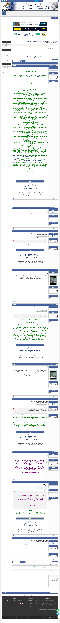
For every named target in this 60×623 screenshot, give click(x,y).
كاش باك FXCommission (6, 53)
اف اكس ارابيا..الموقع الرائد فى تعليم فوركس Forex (49, 41)
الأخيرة (14, 61)
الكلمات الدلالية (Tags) (54, 570)
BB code (56, 582)
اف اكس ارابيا (49, 617)
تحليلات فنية (6, 55)
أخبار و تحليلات (45, 13)
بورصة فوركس (30, 603)
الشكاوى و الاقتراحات (6, 74)
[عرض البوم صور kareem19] (53, 301)
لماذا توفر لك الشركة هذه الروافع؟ (30, 76)
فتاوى (30, 606)
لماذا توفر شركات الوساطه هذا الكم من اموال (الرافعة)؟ (30, 420)
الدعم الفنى (6, 60)
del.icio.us (44, 566)
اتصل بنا (13, 13)
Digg (56, 566)
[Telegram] (57, 613)
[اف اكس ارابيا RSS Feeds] (10, 592)
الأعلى (3, 592)
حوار (55, 571)
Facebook (56, 567)
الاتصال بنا (7, 592)
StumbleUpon (32, 566)
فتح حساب (32, 13)
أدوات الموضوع (15, 63)
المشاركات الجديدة (19, 13)
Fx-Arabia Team (22, 617)
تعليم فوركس (6, 67)
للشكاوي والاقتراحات (13, 592)
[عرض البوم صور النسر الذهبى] (53, 198)
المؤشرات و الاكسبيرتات (6, 72)
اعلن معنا (9, 13)
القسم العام (6, 65)
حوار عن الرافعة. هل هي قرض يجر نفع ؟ (35, 56)
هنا (26, 146)
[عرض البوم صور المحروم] (53, 228)
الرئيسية (55, 13)
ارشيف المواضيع (30, 600)
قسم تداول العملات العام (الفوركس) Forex (36, 41)
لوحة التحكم (6, 43)
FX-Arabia (6, 6)
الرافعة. (57, 571)
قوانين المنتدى (56, 586)
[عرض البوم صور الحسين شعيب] (53, 479)
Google (22, 566)
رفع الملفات (26, 13)
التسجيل (51, 13)
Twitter (45, 567)
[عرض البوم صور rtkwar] (53, 559)
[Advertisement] (30, 178)
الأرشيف (5, 592)
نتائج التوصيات (38, 13)
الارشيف (28, 41)
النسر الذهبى (40, 209)
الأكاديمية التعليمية (6, 57)
